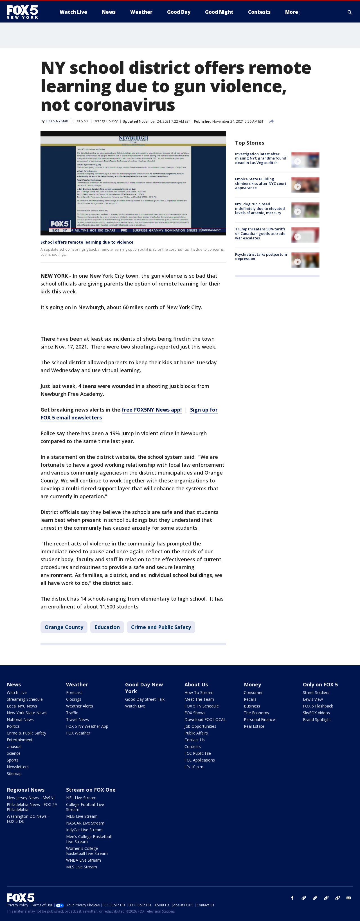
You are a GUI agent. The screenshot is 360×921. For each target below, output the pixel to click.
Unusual (14, 746)
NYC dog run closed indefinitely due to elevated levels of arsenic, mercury (260, 208)
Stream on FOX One (91, 789)
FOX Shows (194, 712)
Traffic (72, 712)
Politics (13, 726)
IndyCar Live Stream (84, 829)
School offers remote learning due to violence (87, 242)
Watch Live (17, 692)
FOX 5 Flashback (318, 706)
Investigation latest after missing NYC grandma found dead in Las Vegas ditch (260, 158)
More (291, 12)
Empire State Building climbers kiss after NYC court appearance (260, 183)
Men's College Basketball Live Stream (89, 839)
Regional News (25, 789)
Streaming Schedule (25, 699)
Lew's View (313, 699)
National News (20, 719)
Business (252, 706)
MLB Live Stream (82, 816)
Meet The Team (199, 699)
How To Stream (198, 692)
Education (107, 627)
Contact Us (194, 739)
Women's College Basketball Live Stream (87, 851)
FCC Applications (199, 760)
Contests (192, 746)
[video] (305, 160)
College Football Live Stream (85, 807)
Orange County (105, 121)
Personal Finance (259, 719)
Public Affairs (196, 733)
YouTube (326, 897)
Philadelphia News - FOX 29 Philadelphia (32, 807)
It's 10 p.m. (194, 766)
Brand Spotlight (317, 719)
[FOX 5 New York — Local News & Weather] (25, 12)
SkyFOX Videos (316, 712)
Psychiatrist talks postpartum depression (261, 256)
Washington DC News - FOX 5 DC (28, 819)
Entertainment (20, 739)
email (348, 897)
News (14, 684)
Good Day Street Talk (145, 699)
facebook (292, 897)
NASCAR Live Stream (85, 823)
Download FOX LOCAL (205, 719)
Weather (77, 684)
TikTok (315, 897)
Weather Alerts (79, 706)
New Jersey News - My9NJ (31, 797)
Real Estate (254, 726)
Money (252, 684)
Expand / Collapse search (349, 12)
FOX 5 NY (81, 121)
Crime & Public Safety (26, 733)
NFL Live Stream (81, 797)
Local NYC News (22, 706)
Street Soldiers (316, 692)
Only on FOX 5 (320, 684)
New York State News (27, 712)
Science (14, 753)
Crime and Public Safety (161, 627)
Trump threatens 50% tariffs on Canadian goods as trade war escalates (260, 234)
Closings (73, 699)
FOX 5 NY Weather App (87, 726)
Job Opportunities (200, 726)
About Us (196, 684)
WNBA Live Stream (83, 860)
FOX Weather (78, 733)
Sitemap (14, 773)
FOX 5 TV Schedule (201, 706)
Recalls (250, 699)
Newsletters (18, 766)
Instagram (303, 897)
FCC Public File (197, 753)
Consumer (253, 692)
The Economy (256, 712)
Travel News (77, 719)
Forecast (74, 692)
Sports (13, 760)
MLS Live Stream (81, 867)
